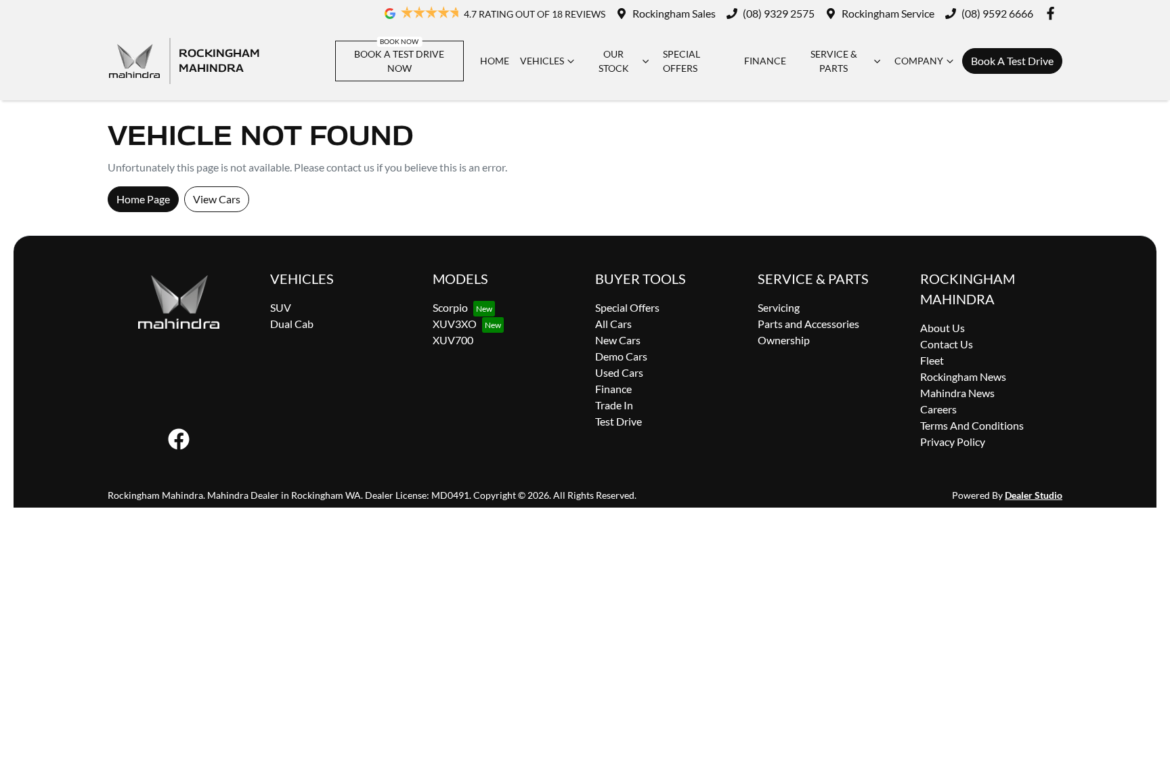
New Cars (618, 339)
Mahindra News (957, 392)
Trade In (614, 404)
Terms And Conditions (972, 425)
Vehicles (542, 60)
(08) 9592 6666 (997, 13)
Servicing (779, 307)
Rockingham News (963, 376)
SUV (280, 307)
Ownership (784, 339)
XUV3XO (455, 323)
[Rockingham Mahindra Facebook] (1053, 13)
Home (494, 60)
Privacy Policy (952, 441)
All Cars (613, 323)
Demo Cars (621, 356)
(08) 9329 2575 (779, 13)
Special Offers (681, 61)
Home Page (143, 198)
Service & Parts (833, 61)
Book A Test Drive (1012, 60)
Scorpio (450, 307)
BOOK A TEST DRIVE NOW (399, 61)
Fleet (932, 360)
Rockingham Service (888, 13)
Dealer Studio (1033, 495)
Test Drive (618, 421)
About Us (942, 327)
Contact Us (946, 343)
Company (918, 60)
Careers (938, 409)
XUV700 (453, 339)
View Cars (216, 198)
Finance (765, 60)
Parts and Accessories (808, 323)
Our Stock (614, 61)
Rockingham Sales (674, 13)
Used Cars (619, 372)
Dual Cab (291, 323)
